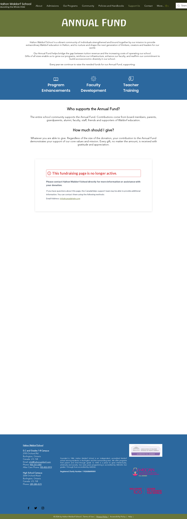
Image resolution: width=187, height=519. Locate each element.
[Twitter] (35, 508)
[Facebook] (28, 508)
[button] (70, 5)
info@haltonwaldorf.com (40, 462)
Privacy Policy (102, 516)
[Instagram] (43, 508)
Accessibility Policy (117, 516)
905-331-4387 (36, 464)
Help (130, 516)
